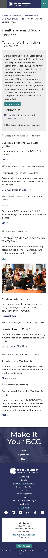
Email (23, 480)
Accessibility (24, 477)
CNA (4, 159)
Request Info (23, 455)
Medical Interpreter (12, 316)
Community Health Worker (15, 190)
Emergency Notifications (23, 483)
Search (44, 4)
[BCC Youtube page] (21, 512)
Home (5, 16)
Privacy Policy (24, 553)
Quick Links (24, 504)
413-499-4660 (24, 546)
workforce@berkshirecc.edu (22, 115)
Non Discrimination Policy (24, 501)
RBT (4, 415)
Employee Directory (24, 487)
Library (24, 490)
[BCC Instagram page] (27, 512)
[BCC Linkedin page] (13, 512)
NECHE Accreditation (36, 551)
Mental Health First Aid (13, 346)
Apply (23, 451)
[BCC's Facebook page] (6, 512)
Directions (23, 537)
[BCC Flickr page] (42, 512)
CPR (4, 223)
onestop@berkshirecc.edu (24, 534)
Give (23, 459)
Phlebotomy (8, 378)
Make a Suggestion (24, 494)
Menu (3, 4)
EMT (4, 258)
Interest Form (12, 104)
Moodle (23, 497)
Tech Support (24, 508)
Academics (15, 16)
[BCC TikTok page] (35, 512)
